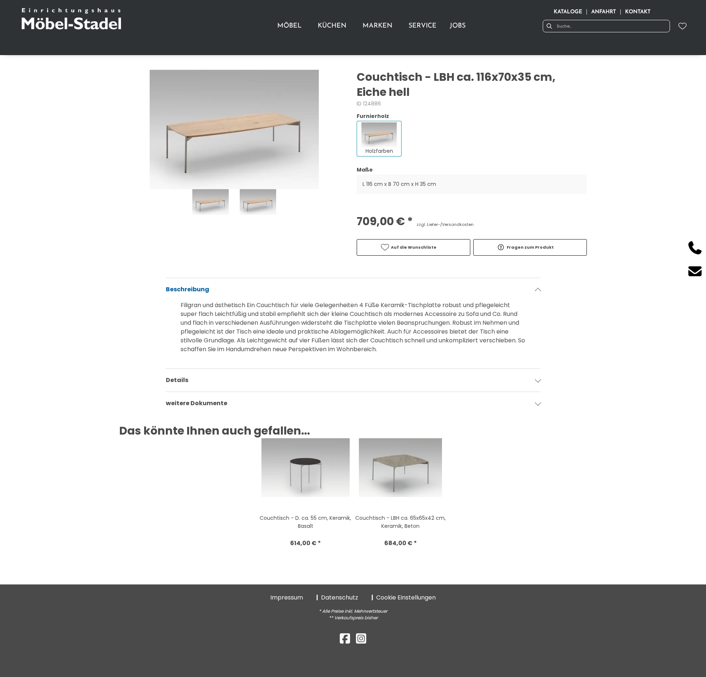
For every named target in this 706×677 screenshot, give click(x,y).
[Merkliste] (682, 26)
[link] (289, 26)
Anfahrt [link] (603, 12)
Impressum (286, 597)
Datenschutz (339, 597)
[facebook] (345, 638)
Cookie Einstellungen (406, 597)
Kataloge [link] (568, 12)
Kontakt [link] (637, 12)
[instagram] (361, 638)
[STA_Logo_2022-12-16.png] (71, 19)
